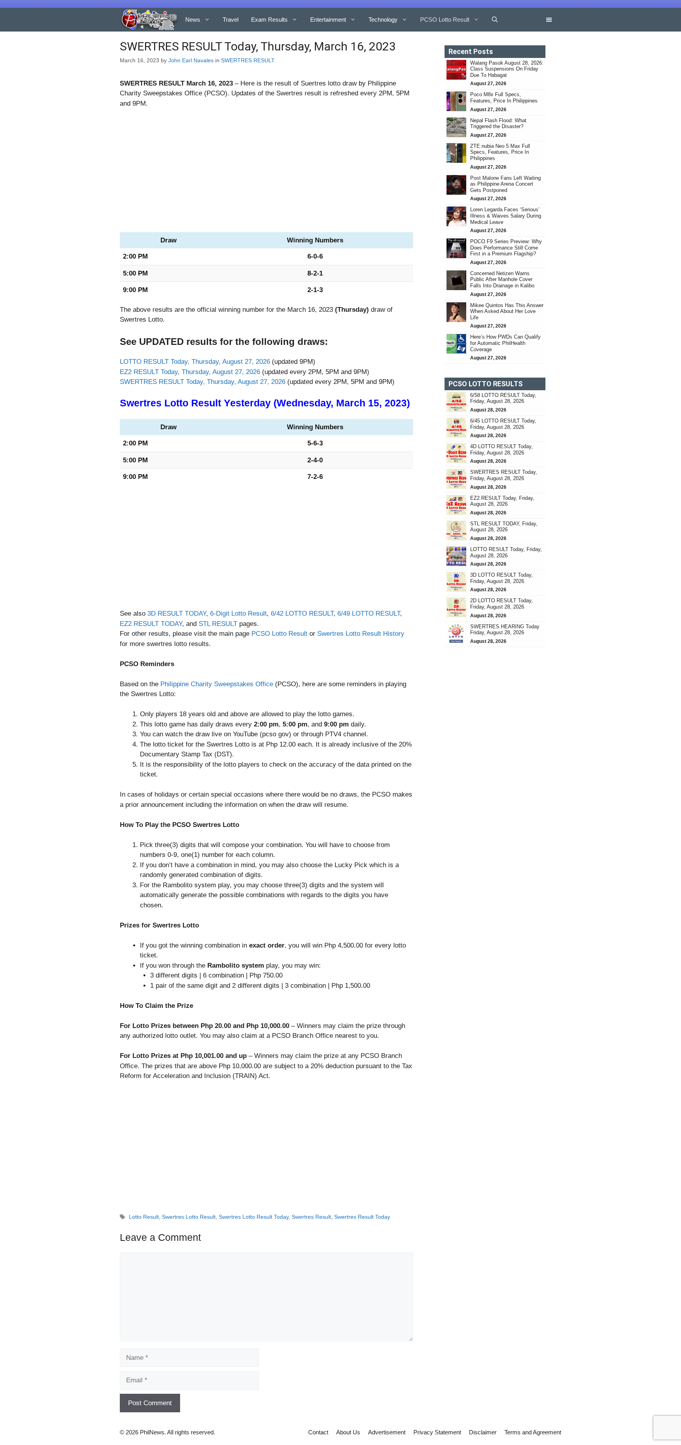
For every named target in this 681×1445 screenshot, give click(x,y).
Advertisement (387, 1432)
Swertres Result (311, 1217)
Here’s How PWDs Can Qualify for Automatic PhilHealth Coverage (505, 343)
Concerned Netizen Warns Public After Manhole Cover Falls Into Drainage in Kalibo (503, 279)
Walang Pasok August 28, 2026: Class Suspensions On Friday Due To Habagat (506, 69)
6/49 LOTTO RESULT (368, 613)
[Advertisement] (266, 174)
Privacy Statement (437, 1432)
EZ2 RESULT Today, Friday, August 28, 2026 (502, 501)
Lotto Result (144, 1217)
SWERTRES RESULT (248, 60)
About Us (348, 1432)
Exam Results (269, 19)
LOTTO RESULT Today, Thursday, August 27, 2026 (195, 361)
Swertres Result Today (362, 1217)
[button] (495, 20)
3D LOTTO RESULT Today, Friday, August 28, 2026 (501, 578)
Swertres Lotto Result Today (253, 1217)
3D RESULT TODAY (176, 613)
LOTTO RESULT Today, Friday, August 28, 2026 (506, 552)
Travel (230, 19)
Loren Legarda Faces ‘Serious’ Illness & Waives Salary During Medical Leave (505, 216)
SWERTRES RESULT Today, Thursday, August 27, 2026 (202, 381)
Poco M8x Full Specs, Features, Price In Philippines (504, 97)
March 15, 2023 (371, 402)
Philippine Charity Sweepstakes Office (216, 684)
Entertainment (328, 19)
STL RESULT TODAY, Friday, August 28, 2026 (504, 527)
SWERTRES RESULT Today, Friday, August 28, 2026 (503, 475)
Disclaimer (483, 1432)
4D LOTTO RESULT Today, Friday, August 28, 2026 (501, 449)
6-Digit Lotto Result (238, 613)
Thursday (352, 309)
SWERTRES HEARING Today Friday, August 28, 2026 (505, 630)
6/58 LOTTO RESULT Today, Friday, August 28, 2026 (503, 398)
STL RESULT (218, 624)
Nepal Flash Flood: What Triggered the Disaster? (498, 123)
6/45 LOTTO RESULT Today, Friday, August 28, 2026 (503, 424)
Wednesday (304, 402)
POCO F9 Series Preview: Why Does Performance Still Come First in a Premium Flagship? (506, 247)
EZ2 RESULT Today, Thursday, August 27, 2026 (190, 372)
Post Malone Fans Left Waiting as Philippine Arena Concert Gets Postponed (505, 184)
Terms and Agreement (532, 1432)
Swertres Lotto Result (189, 1217)
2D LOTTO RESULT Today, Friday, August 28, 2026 (501, 604)
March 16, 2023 (209, 83)
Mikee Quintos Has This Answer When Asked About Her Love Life (506, 311)
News (192, 19)
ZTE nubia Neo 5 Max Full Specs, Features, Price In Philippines (500, 152)
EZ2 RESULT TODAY (151, 624)
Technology (383, 19)
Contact (318, 1432)
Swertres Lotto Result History (360, 633)
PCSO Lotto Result (444, 19)
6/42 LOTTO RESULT (302, 613)
